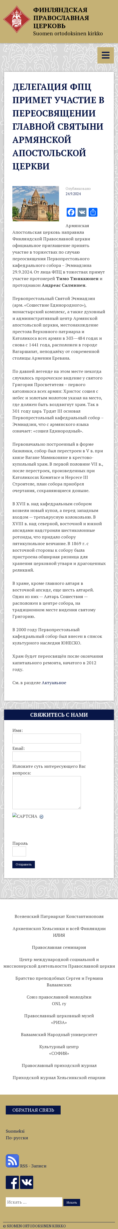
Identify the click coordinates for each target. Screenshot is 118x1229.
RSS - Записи (32, 1166)
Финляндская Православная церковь (61, 17)
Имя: (17, 730)
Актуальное (54, 682)
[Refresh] (42, 816)
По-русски (17, 1138)
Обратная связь (33, 1110)
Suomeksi (15, 1131)
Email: (18, 748)
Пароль (20, 843)
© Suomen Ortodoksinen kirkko (34, 1226)
